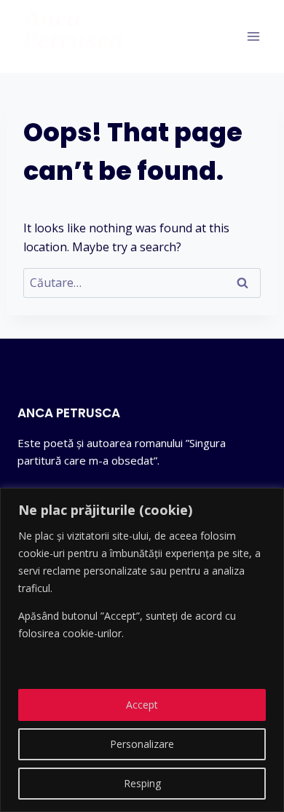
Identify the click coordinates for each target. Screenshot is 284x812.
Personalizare (142, 744)
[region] (142, 650)
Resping (142, 783)
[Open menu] (253, 36)
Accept (142, 705)
